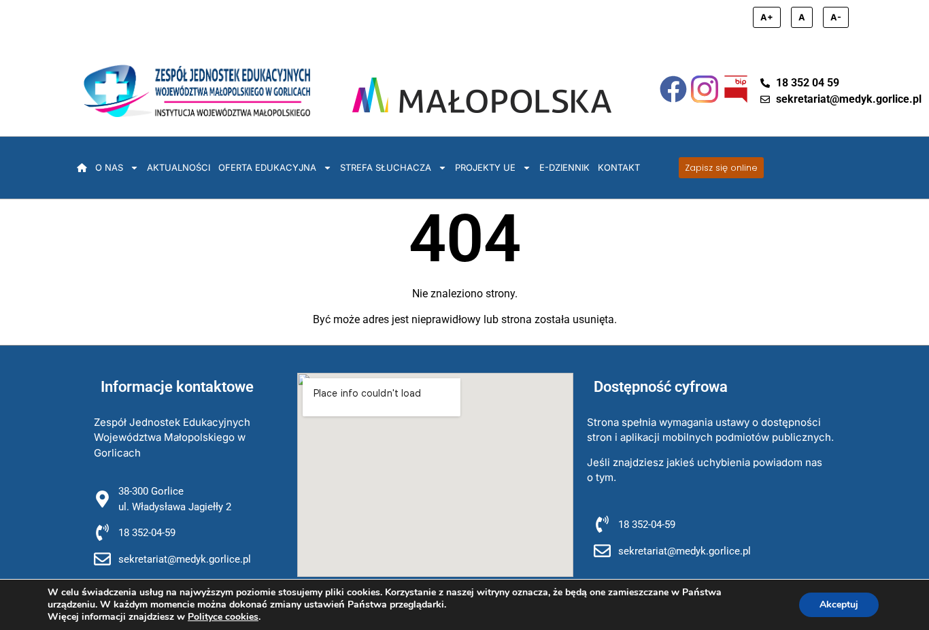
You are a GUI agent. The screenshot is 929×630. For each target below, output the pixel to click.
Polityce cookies (223, 616)
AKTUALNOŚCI (178, 167)
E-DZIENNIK (564, 167)
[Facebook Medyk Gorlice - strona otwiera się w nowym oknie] (673, 89)
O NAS (109, 167)
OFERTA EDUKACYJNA (267, 167)
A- (835, 17)
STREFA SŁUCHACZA (385, 167)
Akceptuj (839, 604)
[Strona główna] (82, 167)
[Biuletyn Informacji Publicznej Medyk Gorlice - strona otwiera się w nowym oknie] (735, 89)
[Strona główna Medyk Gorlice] (197, 91)
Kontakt (619, 167)
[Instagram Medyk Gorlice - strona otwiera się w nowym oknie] (704, 89)
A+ (766, 17)
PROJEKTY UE (485, 167)
